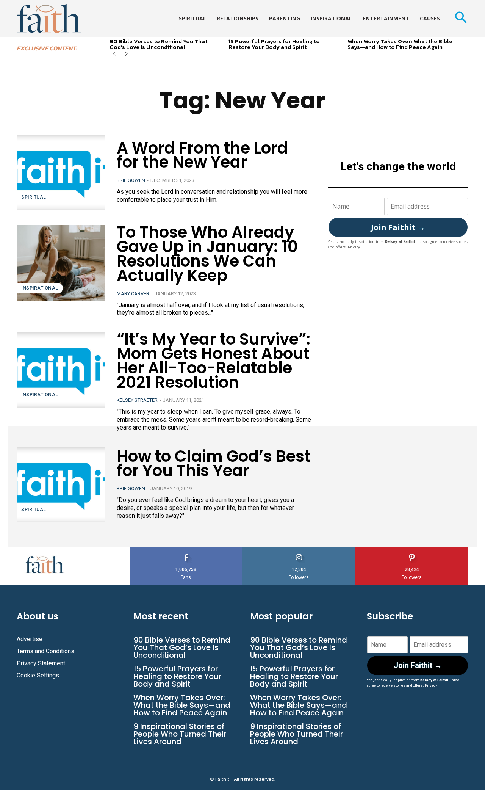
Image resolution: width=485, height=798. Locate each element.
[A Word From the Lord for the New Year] (61, 172)
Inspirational (39, 288)
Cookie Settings (38, 675)
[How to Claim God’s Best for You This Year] (61, 484)
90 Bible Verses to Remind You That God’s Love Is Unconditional (158, 44)
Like (186, 550)
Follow (299, 550)
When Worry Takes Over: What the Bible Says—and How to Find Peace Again (399, 44)
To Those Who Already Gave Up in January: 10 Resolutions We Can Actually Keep (207, 253)
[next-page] (126, 54)
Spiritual (33, 197)
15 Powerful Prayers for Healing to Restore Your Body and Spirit (274, 44)
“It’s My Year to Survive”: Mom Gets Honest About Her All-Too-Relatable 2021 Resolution (213, 360)
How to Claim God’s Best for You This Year (213, 463)
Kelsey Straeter (137, 400)
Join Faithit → (398, 227)
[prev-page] (114, 54)
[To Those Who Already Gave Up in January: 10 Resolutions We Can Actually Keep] (61, 263)
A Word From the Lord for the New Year (202, 155)
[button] (460, 18)
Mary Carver (133, 293)
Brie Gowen (131, 180)
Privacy (354, 247)
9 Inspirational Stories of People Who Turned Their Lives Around (179, 734)
